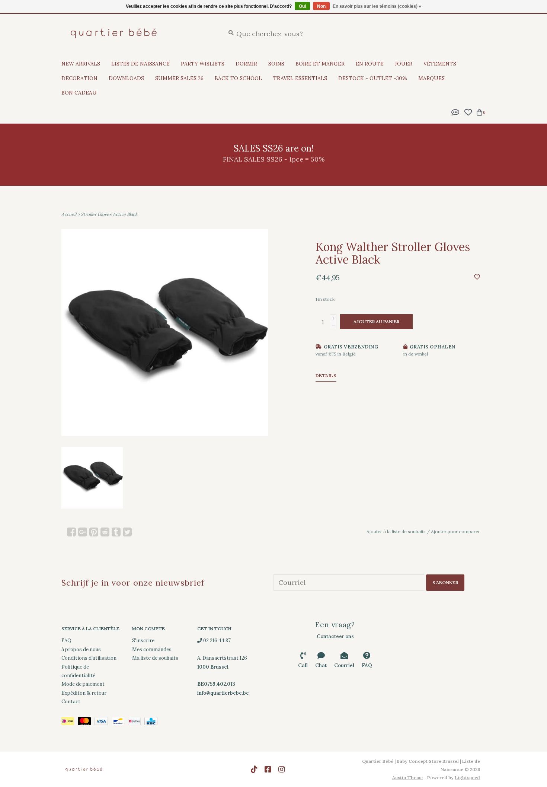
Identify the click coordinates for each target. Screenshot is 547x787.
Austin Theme (407, 777)
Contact (70, 701)
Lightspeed (467, 777)
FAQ (66, 640)
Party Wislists (202, 63)
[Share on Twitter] (127, 532)
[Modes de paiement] (69, 723)
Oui (302, 6)
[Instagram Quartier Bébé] (281, 769)
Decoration (79, 78)
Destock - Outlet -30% (372, 78)
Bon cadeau (79, 92)
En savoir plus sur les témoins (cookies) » (377, 6)
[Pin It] (93, 532)
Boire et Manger (320, 63)
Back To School (238, 78)
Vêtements (439, 63)
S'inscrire (143, 640)
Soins (276, 63)
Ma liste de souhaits (155, 658)
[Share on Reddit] (104, 532)
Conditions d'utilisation (88, 658)
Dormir (246, 63)
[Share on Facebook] (71, 532)
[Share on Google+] (82, 532)
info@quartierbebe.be (223, 693)
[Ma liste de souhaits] (468, 111)
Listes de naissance (140, 63)
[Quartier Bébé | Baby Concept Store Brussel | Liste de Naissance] (137, 33)
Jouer (403, 63)
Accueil (68, 214)
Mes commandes (152, 649)
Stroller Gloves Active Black (109, 214)
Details (326, 375)
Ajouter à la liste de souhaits (396, 531)
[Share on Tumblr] (116, 532)
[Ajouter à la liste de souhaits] (477, 277)
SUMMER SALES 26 (179, 78)
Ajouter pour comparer (455, 531)
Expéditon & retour (83, 693)
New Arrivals (80, 63)
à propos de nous (81, 649)
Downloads (126, 78)
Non (321, 6)
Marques (431, 78)
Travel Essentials (300, 78)
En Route (370, 63)
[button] (455, 111)
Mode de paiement (83, 684)
